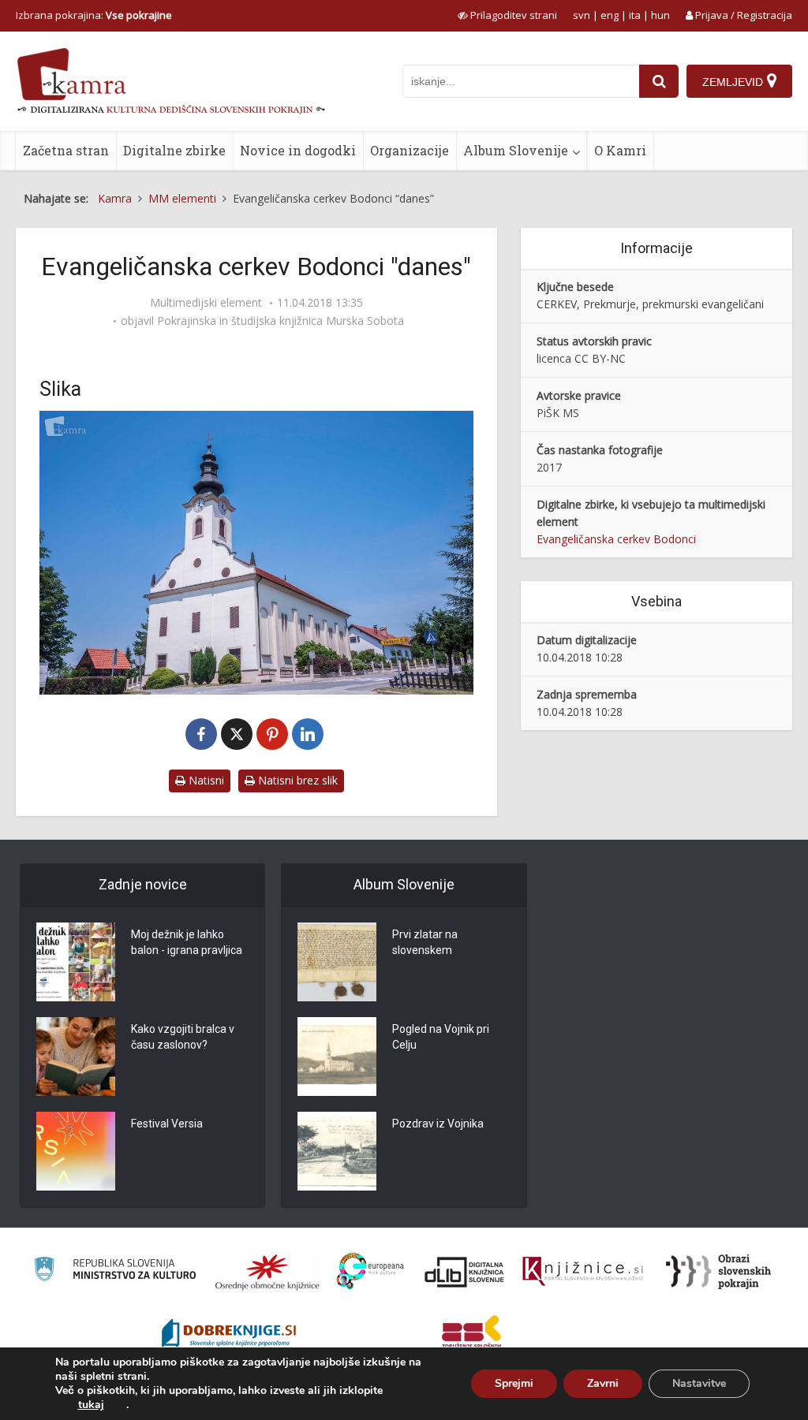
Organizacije (409, 150)
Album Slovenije (515, 150)
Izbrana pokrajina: (94, 15)
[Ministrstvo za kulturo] (114, 1271)
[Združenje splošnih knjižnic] (471, 1335)
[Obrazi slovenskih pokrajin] (718, 1271)
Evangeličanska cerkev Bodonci (616, 538)
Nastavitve (699, 1383)
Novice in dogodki (298, 150)
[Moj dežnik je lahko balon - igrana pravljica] (75, 961)
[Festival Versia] (75, 1151)
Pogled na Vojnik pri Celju (440, 1037)
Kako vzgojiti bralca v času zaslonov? (182, 1037)
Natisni (204, 780)
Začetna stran (66, 150)
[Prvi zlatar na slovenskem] (336, 961)
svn (581, 15)
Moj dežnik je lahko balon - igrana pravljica (186, 942)
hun (660, 15)
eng (609, 15)
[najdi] (659, 81)
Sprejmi (514, 1383)
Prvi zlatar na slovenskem (425, 942)
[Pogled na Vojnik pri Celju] (336, 1056)
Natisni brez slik (296, 780)
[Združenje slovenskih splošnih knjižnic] (583, 1272)
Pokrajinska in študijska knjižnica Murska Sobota (280, 321)
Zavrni (603, 1383)
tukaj (91, 1405)
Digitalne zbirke (174, 150)
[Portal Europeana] (370, 1271)
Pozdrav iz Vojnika (438, 1123)
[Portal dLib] (464, 1271)
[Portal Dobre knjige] (229, 1335)
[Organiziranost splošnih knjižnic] (267, 1271)
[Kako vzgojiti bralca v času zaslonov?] (75, 1056)
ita (635, 15)
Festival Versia (167, 1123)
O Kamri (620, 150)
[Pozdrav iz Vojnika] (336, 1151)
